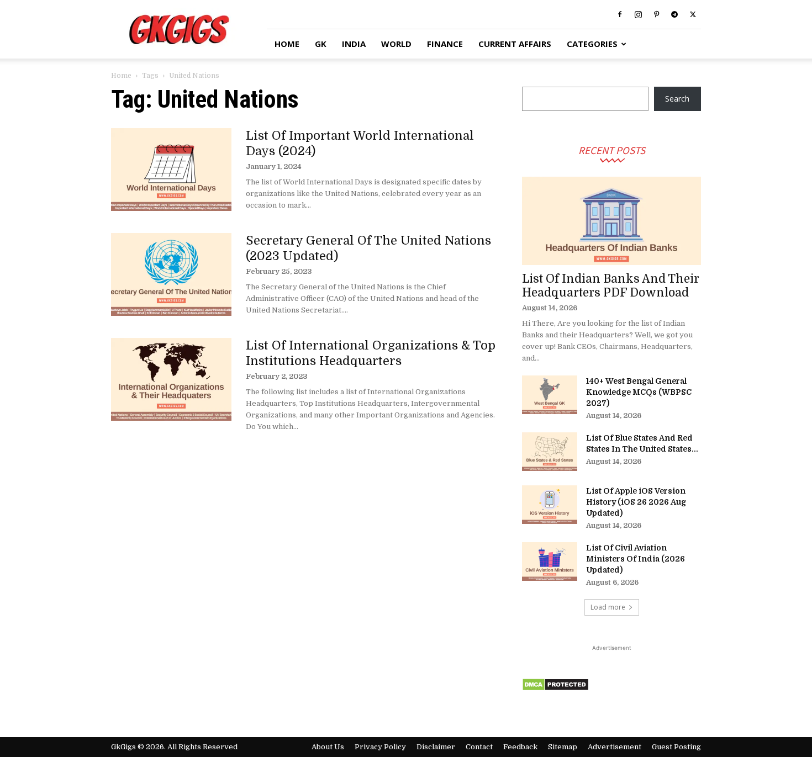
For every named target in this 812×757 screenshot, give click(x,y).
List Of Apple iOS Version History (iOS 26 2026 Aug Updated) (636, 501)
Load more (607, 607)
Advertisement (614, 747)
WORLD (396, 43)
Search (677, 98)
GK (320, 43)
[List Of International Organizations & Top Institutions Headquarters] (171, 379)
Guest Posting (676, 747)
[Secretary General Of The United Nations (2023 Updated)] (171, 274)
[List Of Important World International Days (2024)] (171, 169)
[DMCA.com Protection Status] (555, 688)
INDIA (354, 43)
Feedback (520, 747)
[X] (692, 14)
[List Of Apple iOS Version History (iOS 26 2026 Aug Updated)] (549, 504)
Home (121, 76)
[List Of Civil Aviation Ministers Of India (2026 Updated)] (549, 561)
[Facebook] (619, 14)
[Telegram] (674, 14)
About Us (328, 747)
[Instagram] (638, 14)
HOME (287, 43)
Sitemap (562, 747)
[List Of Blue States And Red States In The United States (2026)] (549, 451)
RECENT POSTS (611, 150)
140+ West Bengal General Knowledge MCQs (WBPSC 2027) (639, 392)
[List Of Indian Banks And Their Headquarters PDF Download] (611, 221)
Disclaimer (435, 747)
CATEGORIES (592, 43)
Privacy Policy (380, 747)
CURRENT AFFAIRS (514, 43)
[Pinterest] (656, 14)
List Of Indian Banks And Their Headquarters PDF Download (610, 285)
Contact (479, 747)
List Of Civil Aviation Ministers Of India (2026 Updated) (635, 558)
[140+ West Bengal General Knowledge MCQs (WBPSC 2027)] (549, 394)
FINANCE (445, 43)
